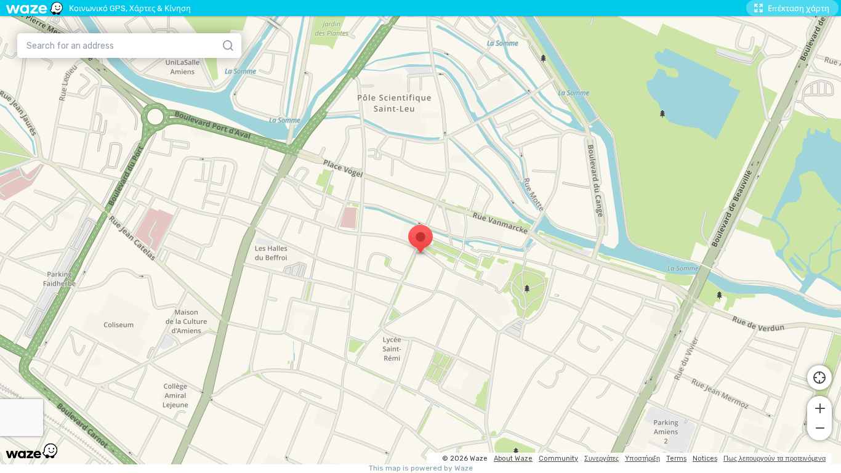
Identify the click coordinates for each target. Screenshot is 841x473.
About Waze (513, 459)
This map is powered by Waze (421, 468)
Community (558, 459)
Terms (676, 459)
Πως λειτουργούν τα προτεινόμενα (774, 459)
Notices (705, 459)
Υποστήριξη (642, 459)
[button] (819, 407)
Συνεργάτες (601, 459)
